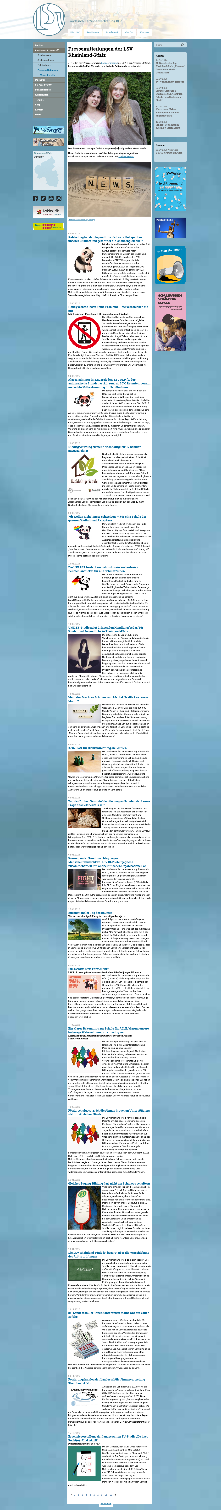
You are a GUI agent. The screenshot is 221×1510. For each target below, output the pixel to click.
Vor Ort (129, 32)
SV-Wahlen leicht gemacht (170, 81)
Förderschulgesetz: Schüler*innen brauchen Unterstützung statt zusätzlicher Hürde (109, 1112)
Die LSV (74, 32)
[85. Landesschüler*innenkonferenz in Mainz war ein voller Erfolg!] (84, 1358)
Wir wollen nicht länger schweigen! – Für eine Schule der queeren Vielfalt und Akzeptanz (107, 518)
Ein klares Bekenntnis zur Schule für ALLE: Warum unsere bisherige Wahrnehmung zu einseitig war (108, 1030)
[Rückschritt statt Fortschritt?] (84, 991)
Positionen (93, 32)
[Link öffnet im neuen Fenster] (170, 209)
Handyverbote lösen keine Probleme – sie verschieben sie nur (108, 308)
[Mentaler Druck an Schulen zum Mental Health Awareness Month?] (84, 721)
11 (111, 1495)
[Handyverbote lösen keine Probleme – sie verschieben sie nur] (84, 347)
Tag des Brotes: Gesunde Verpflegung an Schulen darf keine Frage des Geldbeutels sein (109, 803)
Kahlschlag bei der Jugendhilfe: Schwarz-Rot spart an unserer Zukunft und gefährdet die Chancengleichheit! (105, 239)
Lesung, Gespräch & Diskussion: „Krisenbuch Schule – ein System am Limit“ (169, 95)
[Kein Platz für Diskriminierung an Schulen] (84, 770)
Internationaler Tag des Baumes (90, 913)
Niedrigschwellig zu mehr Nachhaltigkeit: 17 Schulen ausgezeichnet (104, 449)
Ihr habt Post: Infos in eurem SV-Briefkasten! (168, 126)
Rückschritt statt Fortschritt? (88, 969)
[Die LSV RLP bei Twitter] (43, 198)
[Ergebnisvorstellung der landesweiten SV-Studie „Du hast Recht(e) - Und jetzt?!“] (84, 1479)
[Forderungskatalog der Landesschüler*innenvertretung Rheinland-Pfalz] (84, 1406)
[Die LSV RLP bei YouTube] (51, 198)
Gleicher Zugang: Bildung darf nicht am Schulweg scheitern (109, 1183)
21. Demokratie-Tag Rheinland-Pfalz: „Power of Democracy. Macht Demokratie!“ (170, 68)
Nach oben (106, 1503)
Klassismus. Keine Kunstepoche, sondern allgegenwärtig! (167, 112)
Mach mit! (112, 32)
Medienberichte (126, 156)
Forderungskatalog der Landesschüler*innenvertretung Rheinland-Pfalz (106, 1381)
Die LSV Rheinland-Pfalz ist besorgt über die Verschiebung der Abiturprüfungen (108, 1254)
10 (106, 1495)
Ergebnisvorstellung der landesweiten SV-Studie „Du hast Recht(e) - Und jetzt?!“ (108, 1438)
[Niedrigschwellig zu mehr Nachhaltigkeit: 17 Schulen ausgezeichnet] (84, 491)
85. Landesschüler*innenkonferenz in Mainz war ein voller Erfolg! (108, 1314)
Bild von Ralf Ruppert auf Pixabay (82, 220)
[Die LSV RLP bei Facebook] (35, 198)
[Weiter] (115, 1495)
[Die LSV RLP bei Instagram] (58, 198)
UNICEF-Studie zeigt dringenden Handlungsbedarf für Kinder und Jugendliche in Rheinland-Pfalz (105, 629)
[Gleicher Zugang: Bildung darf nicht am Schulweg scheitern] (84, 1228)
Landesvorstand (109, 63)
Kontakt (144, 32)
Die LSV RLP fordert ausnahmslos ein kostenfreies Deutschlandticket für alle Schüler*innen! (103, 569)
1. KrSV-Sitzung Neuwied (169, 152)
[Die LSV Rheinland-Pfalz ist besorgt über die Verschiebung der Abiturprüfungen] (84, 1279)
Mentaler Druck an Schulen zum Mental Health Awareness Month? (108, 699)
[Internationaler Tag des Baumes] (84, 938)
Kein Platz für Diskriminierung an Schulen (97, 748)
